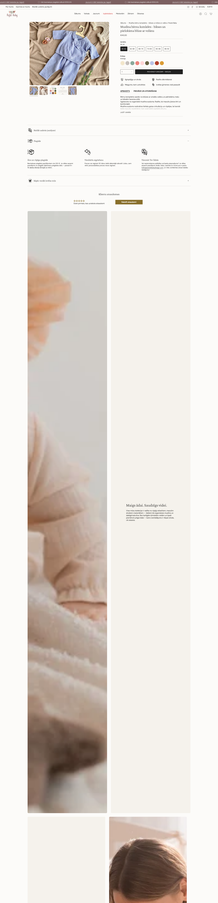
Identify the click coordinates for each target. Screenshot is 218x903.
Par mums (9, 7)
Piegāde (37, 141)
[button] (86, 13)
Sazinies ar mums (23, 7)
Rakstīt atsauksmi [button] (128, 202)
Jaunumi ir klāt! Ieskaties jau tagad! (98, 2)
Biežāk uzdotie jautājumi (42, 7)
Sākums (123, 23)
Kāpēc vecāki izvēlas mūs (45, 180)
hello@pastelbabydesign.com (152, 168)
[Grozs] (211, 14)
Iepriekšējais (29, 53)
